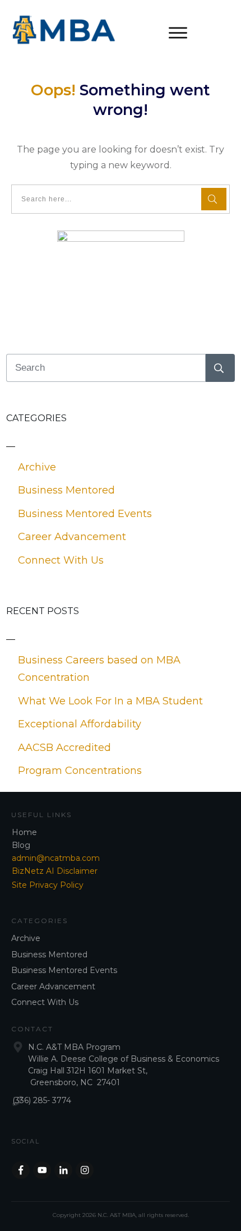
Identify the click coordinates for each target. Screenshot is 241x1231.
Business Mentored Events (85, 514)
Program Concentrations (80, 770)
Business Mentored (66, 490)
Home (24, 832)
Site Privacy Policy (48, 885)
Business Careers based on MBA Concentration (99, 669)
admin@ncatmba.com (56, 858)
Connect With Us (61, 560)
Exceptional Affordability (79, 724)
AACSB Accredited (64, 747)
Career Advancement (72, 537)
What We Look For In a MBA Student (110, 701)
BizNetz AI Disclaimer (55, 871)
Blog (21, 845)
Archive (37, 467)
